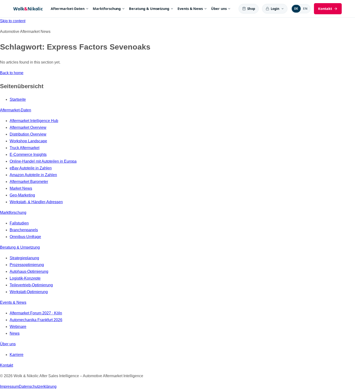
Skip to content (12, 21)
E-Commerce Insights (28, 154)
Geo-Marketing (22, 195)
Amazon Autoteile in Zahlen (33, 175)
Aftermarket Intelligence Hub (34, 121)
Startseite (18, 99)
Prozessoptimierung (27, 265)
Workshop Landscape (28, 141)
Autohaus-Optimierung (29, 271)
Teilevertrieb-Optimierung (31, 285)
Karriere (16, 355)
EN (305, 9)
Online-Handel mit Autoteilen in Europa (43, 161)
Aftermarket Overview (28, 127)
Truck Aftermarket (24, 148)
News (15, 333)
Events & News (190, 8)
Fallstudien (19, 223)
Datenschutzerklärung (38, 386)
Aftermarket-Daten (68, 8)
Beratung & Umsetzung (149, 8)
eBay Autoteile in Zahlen (31, 168)
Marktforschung (107, 8)
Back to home (11, 73)
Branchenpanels (24, 230)
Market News (21, 188)
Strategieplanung (24, 258)
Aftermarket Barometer (29, 182)
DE (296, 9)
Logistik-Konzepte (25, 278)
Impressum (9, 386)
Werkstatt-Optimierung (29, 292)
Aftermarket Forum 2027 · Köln (36, 313)
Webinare (18, 327)
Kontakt (6, 365)
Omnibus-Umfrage (25, 237)
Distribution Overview (28, 134)
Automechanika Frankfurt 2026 (36, 320)
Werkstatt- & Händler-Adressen (36, 202)
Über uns (219, 8)
